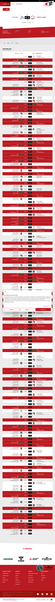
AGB (47, 599)
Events (16, 577)
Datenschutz (44, 599)
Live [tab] (4, 43)
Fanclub (16, 575)
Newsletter (43, 575)
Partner (4, 577)
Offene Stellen (5, 579)
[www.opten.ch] (51, 600)
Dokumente (30, 575)
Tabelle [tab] (16, 43)
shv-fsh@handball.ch (13, 600)
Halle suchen (30, 577)
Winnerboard (30, 582)
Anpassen (27, 309)
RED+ (42, 573)
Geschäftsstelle (6, 573)
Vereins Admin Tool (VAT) (33, 573)
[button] (13, 4)
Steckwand (17, 584)
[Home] (48, 4)
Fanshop (17, 579)
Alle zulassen (43, 309)
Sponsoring (17, 573)
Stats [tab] (8, 43)
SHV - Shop (17, 582)
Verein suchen (31, 579)
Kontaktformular (5, 575)
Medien (4, 582)
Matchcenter (19, 4)
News (42, 579)
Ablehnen (12, 309)
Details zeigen (46, 306)
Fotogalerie (43, 577)
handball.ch (6, 4)
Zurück (7, 9)
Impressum (38, 599)
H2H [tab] (12, 43)
